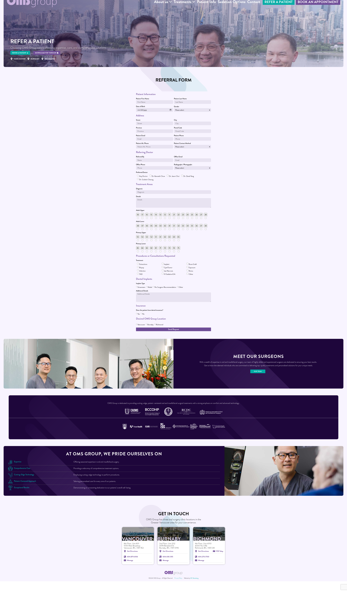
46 (147, 225)
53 (147, 237)
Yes (139, 314)
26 (197, 214)
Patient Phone (179, 136)
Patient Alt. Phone (142, 144)
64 (174, 237)
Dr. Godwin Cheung (146, 179)
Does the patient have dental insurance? (149, 310)
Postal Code (178, 128)
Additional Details (142, 291)
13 (160, 214)
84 (142, 248)
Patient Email (140, 136)
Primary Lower (141, 244)
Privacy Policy (178, 578)
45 (151, 225)
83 (147, 248)
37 (201, 225)
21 (174, 214)
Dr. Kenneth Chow (158, 176)
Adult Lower (140, 222)
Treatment (139, 261)
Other (191, 274)
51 (156, 237)
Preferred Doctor (142, 173)
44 (156, 225)
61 (160, 237)
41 (169, 225)
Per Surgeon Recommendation (165, 287)
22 (178, 214)
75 (178, 248)
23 (183, 214)
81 (156, 248)
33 (183, 225)
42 (165, 225)
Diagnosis (139, 189)
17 (142, 214)
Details (138, 197)
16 (147, 214)
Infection (142, 270)
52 (151, 237)
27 (201, 214)
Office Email (178, 157)
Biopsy (141, 267)
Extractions (143, 264)
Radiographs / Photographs (183, 165)
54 (142, 237)
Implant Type (140, 284)
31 (174, 225)
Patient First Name (142, 99)
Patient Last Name (180, 99)
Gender (176, 107)
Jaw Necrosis (168, 270)
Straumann (141, 287)
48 (138, 225)
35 (192, 225)
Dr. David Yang (188, 176)
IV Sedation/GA (169, 274)
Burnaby (150, 324)
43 (160, 225)
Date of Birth (140, 107)
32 (178, 225)
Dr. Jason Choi (174, 176)
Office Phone (140, 165)
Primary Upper (141, 233)
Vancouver (141, 324)
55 (138, 237)
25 (192, 214)
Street (138, 120)
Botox (191, 270)
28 (206, 214)
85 (138, 248)
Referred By (140, 157)
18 (138, 214)
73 (169, 248)
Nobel (150, 287)
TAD (141, 274)
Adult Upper (140, 210)
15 (151, 214)
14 (156, 214)
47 (142, 225)
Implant (166, 264)
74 (174, 248)
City (175, 120)
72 (165, 248)
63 (169, 237)
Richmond (159, 324)
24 (188, 214)
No (143, 314)
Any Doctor (143, 176)
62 (165, 237)
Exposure (192, 267)
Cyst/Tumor (168, 267)
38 (206, 225)
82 (151, 248)
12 (165, 214)
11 (169, 214)
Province (139, 128)
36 (197, 225)
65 (178, 237)
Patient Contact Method (182, 144)
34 (188, 225)
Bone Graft (193, 264)
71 (160, 248)
